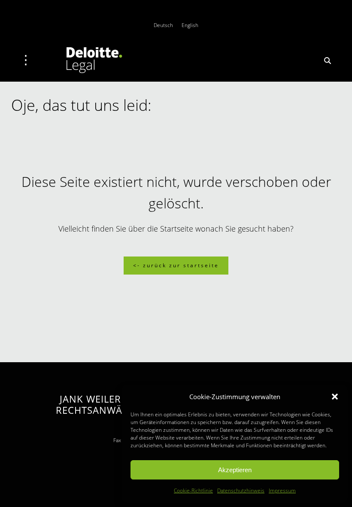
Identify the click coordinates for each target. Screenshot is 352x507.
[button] (335, 396)
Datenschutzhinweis (240, 490)
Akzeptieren (235, 469)
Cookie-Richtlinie (193, 490)
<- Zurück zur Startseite (176, 265)
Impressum (282, 490)
